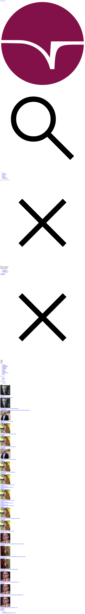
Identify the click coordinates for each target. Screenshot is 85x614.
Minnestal (3, 370)
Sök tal (2, 266)
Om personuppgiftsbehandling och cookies (9, 612)
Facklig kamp (4, 368)
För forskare (4, 177)
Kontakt (3, 176)
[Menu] (0, 171)
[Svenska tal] (42, 85)
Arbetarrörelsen (4, 365)
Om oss (3, 175)
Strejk (3, 373)
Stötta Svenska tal (5, 178)
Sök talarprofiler (6, 266)
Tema (3, 172)
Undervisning (4, 173)
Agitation (3, 364)
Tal (0, 273)
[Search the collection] (42, 170)
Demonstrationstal (5, 366)
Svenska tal (4, 611)
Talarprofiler (3, 273)
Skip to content (2, 0)
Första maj (4, 369)
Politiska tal (4, 371)
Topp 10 (3, 374)
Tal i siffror (4, 174)
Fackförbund (4, 367)
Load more (2, 610)
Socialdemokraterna (5, 372)
